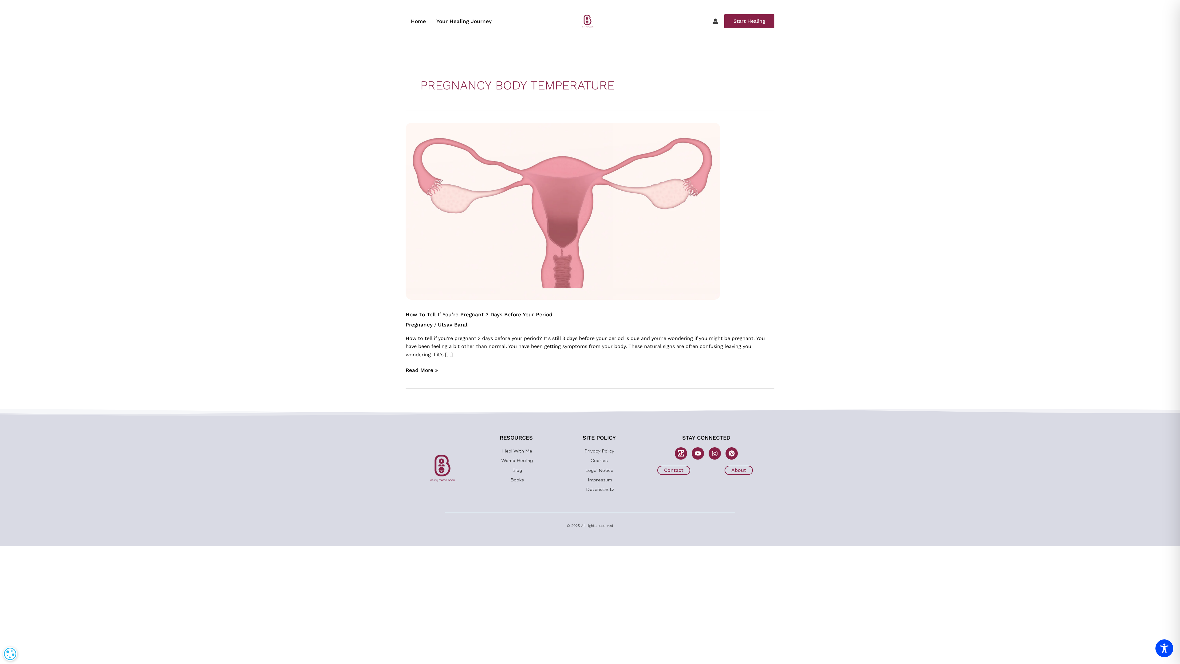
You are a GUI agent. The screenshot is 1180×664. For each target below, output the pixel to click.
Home (418, 21)
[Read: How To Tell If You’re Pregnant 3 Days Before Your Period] (563, 211)
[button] (749, 21)
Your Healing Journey (464, 21)
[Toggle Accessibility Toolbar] (1164, 648)
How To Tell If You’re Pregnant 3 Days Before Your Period (479, 314)
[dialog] (10, 654)
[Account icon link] (715, 21)
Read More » (422, 369)
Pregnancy (419, 325)
